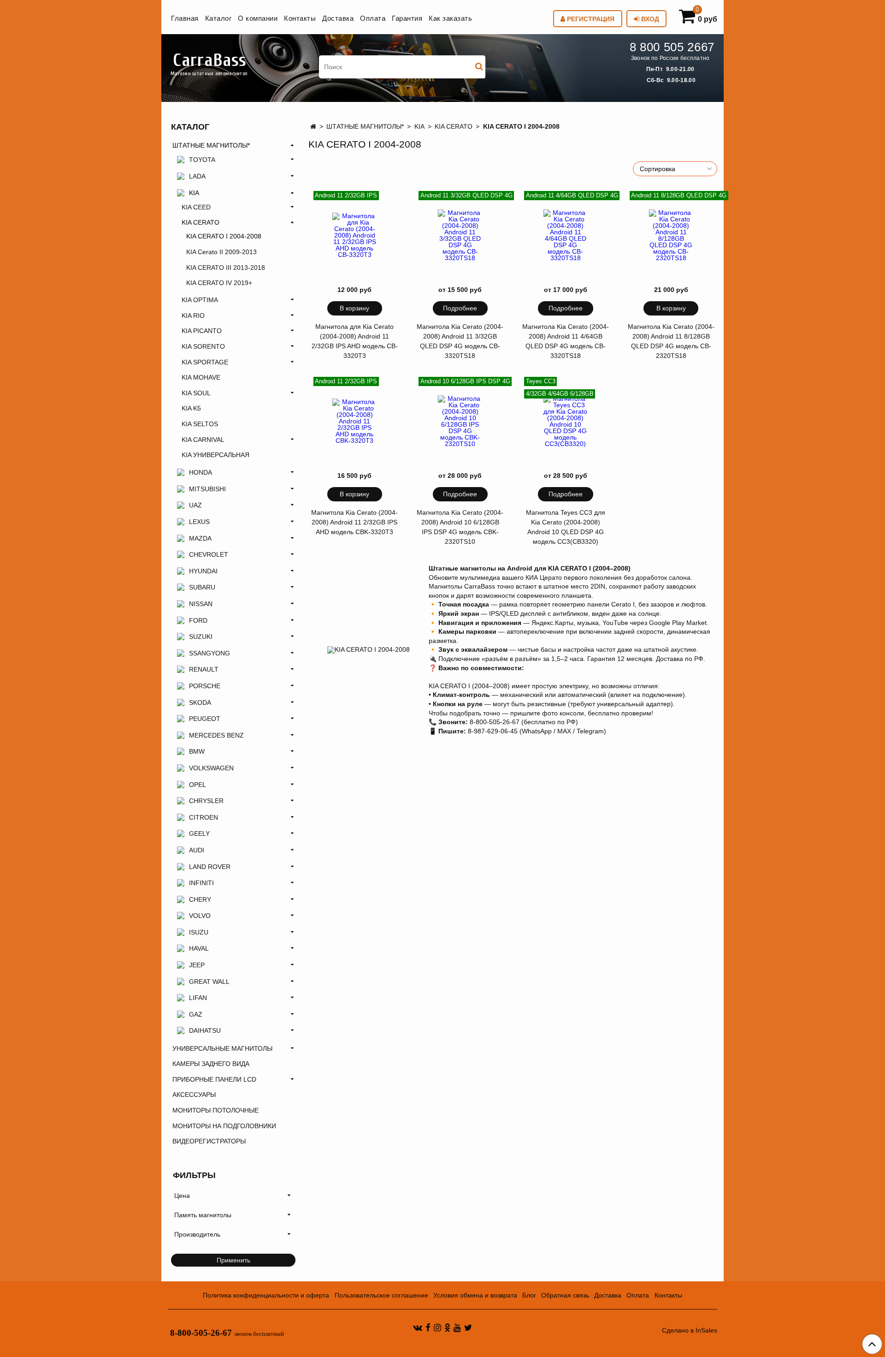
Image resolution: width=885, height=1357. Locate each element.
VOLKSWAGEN (211, 768)
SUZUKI (200, 636)
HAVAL (199, 948)
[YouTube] (457, 1327)
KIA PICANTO (202, 330)
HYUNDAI (203, 571)
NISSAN (200, 603)
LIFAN (198, 997)
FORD (198, 620)
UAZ (195, 505)
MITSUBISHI (207, 489)
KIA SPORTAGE (205, 362)
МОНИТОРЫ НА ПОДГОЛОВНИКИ (224, 1126)
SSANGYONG (209, 653)
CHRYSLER (206, 800)
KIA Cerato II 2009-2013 (221, 252)
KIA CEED (196, 207)
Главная (185, 18)
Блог (529, 1295)
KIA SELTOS (200, 424)
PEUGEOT (204, 718)
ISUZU (198, 932)
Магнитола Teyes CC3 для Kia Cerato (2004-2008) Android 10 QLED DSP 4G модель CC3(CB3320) (565, 527)
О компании (257, 18)
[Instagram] (437, 1327)
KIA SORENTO (203, 346)
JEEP (197, 965)
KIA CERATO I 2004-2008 (223, 236)
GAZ (195, 1014)
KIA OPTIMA (200, 300)
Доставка (338, 18)
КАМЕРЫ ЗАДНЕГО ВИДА (210, 1063)
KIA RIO (193, 315)
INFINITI (201, 883)
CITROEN (203, 817)
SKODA (200, 702)
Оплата (372, 18)
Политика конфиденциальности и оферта (266, 1295)
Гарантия (407, 18)
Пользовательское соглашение (381, 1295)
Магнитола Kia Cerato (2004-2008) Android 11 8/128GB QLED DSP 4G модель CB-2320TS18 (671, 341)
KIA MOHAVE (201, 377)
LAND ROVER (209, 866)
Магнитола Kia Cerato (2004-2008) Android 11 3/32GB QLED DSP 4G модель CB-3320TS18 (460, 341)
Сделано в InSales (689, 1330)
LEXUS (199, 521)
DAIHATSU (205, 1030)
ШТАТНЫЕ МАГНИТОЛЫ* (365, 126)
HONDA (200, 472)
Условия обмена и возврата (475, 1295)
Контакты (300, 18)
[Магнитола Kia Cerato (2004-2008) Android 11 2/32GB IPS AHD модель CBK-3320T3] (355, 421)
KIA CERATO (453, 126)
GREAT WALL (209, 981)
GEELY (199, 833)
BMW (197, 751)
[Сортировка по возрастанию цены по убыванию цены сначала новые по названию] (675, 168)
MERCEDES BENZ (216, 735)
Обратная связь (565, 1295)
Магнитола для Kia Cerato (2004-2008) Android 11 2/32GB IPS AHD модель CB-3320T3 (355, 341)
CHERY (200, 899)
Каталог (218, 18)
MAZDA (200, 538)
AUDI (196, 850)
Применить (233, 1260)
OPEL (197, 784)
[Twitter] (468, 1327)
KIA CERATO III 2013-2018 (225, 267)
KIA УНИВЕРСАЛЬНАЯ (215, 454)
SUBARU (202, 587)
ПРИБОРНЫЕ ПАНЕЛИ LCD (214, 1079)
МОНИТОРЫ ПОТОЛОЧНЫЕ (215, 1110)
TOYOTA (202, 159)
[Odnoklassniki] (447, 1327)
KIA (419, 126)
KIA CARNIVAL (203, 439)
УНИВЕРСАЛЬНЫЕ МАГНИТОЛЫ (222, 1048)
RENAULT (203, 669)
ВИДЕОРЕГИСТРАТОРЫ (209, 1141)
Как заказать (450, 18)
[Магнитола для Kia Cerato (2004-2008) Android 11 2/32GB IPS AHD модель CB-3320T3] (355, 235)
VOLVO (200, 915)
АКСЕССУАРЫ (194, 1094)
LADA (197, 176)
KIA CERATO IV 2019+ (219, 282)
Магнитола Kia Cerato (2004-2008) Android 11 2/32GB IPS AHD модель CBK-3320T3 (354, 522)
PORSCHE (204, 686)
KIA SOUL (196, 393)
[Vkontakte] (417, 1327)
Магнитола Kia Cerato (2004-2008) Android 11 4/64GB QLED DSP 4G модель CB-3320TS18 (565, 341)
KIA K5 (191, 408)
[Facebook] (428, 1327)
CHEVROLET (208, 554)
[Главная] (313, 126)
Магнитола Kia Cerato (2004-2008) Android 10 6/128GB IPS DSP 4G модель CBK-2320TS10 (460, 527)
